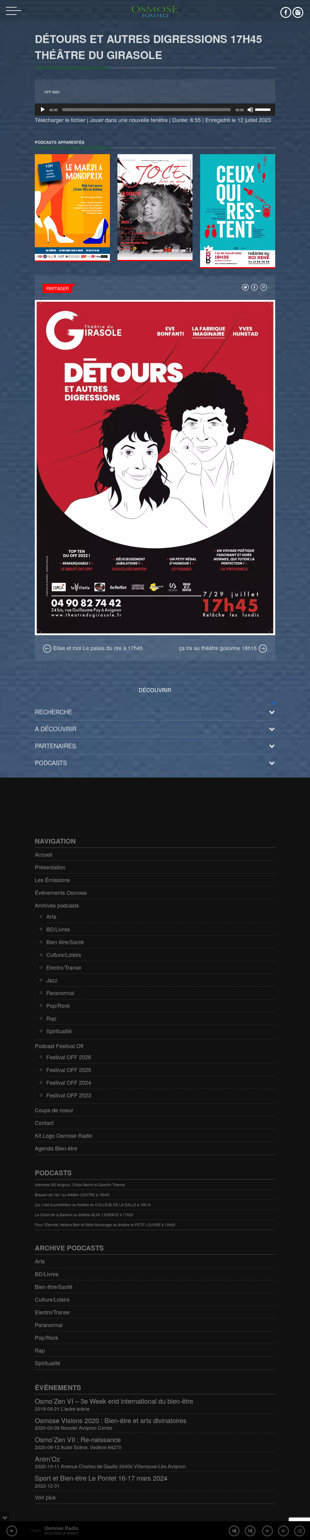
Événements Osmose (61, 892)
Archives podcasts (57, 905)
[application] (155, 110)
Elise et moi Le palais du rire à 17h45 (97, 648)
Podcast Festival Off (59, 1046)
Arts (51, 916)
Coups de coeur (54, 1110)
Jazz (52, 980)
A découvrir (55, 728)
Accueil (43, 854)
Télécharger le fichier (60, 120)
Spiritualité (59, 1031)
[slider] (263, 109)
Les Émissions (52, 880)
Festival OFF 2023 (68, 1095)
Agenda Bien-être (56, 1148)
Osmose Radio (61, 1528)
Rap (51, 1018)
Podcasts (51, 762)
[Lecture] (43, 110)
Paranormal (60, 993)
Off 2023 (51, 92)
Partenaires (55, 745)
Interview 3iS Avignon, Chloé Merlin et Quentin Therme (80, 1184)
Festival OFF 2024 (68, 1082)
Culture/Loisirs (63, 954)
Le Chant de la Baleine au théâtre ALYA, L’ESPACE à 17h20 (84, 1214)
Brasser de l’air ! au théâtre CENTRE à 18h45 (72, 1194)
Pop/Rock (58, 1005)
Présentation (50, 867)
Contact (44, 1123)
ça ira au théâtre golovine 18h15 (218, 648)
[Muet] (250, 110)
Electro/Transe (63, 967)
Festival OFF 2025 (68, 1070)
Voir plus (45, 1497)
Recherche (53, 711)
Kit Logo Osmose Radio (63, 1135)
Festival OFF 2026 (68, 1057)
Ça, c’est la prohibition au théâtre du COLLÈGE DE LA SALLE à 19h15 (93, 1204)
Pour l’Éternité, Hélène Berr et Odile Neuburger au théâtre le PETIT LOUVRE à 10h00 (105, 1224)
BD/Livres (58, 929)
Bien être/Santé (65, 942)
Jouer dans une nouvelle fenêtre (129, 120)
